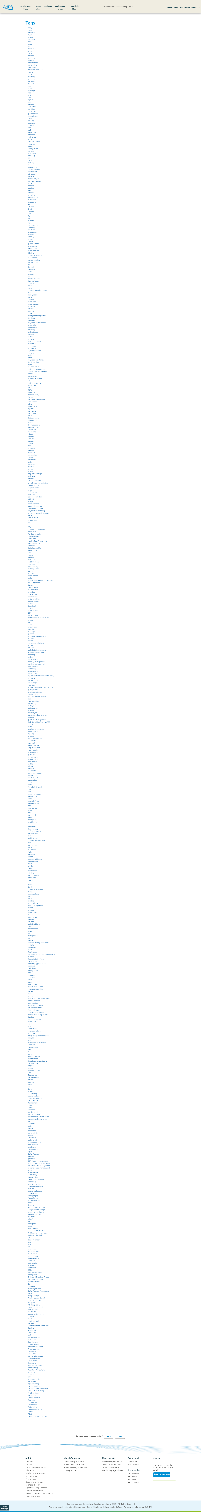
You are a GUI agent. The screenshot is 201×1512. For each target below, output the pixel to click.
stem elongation (34, 260)
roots (30, 271)
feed (29, 190)
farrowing (31, 81)
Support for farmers (34, 1490)
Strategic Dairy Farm (36, 959)
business (31, 123)
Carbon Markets (34, 1386)
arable (30, 764)
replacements (33, 659)
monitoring (32, 1147)
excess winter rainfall (36, 1172)
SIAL (29, 1242)
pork (29, 46)
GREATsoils (32, 741)
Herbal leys (32, 1333)
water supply (33, 1256)
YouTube (135, 1482)
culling (30, 641)
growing (31, 634)
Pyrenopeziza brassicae (37, 1042)
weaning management (36, 662)
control (30, 1068)
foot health (32, 1268)
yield (30, 265)
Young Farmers (34, 1198)
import (30, 1226)
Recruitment (32, 1103)
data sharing (33, 829)
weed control (33, 666)
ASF (29, 204)
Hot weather (32, 1402)
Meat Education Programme (39, 1326)
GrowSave (31, 1265)
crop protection (34, 747)
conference (32, 850)
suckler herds (33, 1112)
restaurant (32, 975)
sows (30, 931)
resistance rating (34, 383)
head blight (32, 327)
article (30, 866)
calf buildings (33, 492)
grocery (31, 60)
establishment (33, 251)
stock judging (33, 1196)
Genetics (31, 515)
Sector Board (33, 1100)
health (30, 37)
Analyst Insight (33, 1295)
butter (30, 1054)
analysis (31, 1038)
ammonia (31, 966)
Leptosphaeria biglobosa (37, 371)
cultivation (32, 457)
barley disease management (39, 1165)
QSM (30, 789)
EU (29, 1284)
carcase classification (36, 1012)
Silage (30, 552)
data (29, 812)
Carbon (31, 1377)
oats (29, 218)
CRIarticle (31, 1124)
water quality (33, 750)
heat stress (32, 494)
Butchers (31, 1286)
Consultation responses (35, 1467)
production (32, 153)
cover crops (32, 1028)
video (30, 884)
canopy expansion (35, 255)
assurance (32, 200)
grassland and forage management (41, 954)
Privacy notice (70, 1470)
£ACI (29, 1237)
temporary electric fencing (38, 1119)
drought (31, 891)
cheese (30, 915)
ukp (29, 1244)
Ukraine (31, 206)
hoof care (31, 559)
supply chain (33, 148)
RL (29, 216)
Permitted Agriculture (36, 1370)
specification (33, 597)
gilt (29, 933)
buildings (31, 90)
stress (30, 97)
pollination (32, 1131)
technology (32, 854)
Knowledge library (75, 7)
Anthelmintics (33, 1010)
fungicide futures (34, 1031)
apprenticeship (34, 1056)
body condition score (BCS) (38, 617)
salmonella (32, 1340)
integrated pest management (39, 1035)
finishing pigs (33, 1342)
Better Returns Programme (38, 1291)
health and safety (34, 752)
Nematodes (32, 402)
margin (30, 501)
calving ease (32, 520)
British (30, 857)
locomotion (32, 532)
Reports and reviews (34, 1482)
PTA (29, 527)
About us (29, 1461)
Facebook (135, 1473)
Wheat (30, 434)
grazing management (36, 729)
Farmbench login (32, 1485)
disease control (34, 1070)
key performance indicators (38, 513)
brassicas (31, 306)
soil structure (33, 680)
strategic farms (34, 801)
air (29, 158)
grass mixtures (33, 673)
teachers (31, 72)
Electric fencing (34, 1114)
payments (31, 1128)
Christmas (32, 111)
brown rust (32, 343)
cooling (30, 469)
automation (32, 780)
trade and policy (34, 1379)
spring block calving (35, 508)
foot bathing (32, 1175)
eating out (32, 819)
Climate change (34, 485)
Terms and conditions (111, 1464)
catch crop (32, 302)
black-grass (32, 295)
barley (30, 991)
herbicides (32, 411)
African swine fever (35, 987)
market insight (33, 179)
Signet (30, 585)
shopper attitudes (35, 859)
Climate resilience (35, 1409)
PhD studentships (35, 1008)
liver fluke (31, 648)
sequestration (33, 487)
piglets (30, 100)
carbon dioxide (33, 1344)
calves (30, 608)
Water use (32, 1021)
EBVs (30, 613)
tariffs (30, 1221)
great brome (32, 420)
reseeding (32, 669)
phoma (30, 374)
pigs (29, 896)
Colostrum (32, 539)
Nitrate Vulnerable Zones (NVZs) (40, 687)
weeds (30, 292)
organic (31, 408)
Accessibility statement (112, 1461)
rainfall (30, 1024)
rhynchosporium (34, 350)
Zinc (29, 446)
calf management (34, 831)
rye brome (32, 432)
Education (29, 1470)
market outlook (33, 1096)
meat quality (33, 833)
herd (30, 938)
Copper (31, 443)
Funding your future (25, 7)
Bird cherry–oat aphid (36, 399)
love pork (31, 1302)
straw (30, 86)
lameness (31, 545)
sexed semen (33, 610)
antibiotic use (33, 708)
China (30, 1105)
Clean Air (31, 1261)
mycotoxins (32, 325)
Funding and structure (35, 1473)
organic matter (33, 759)
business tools (33, 894)
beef (29, 42)
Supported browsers (111, 1467)
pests (30, 285)
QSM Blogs (32, 1249)
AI (28, 1052)
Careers (28, 1464)
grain (30, 462)
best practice (33, 1003)
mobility (31, 557)
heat (29, 95)
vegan (30, 35)
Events (170, 7)
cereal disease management (39, 1168)
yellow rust (32, 346)
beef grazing (33, 1309)
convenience (33, 116)
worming (31, 76)
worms (30, 645)
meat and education (36, 69)
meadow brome (34, 427)
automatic (32, 460)
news (30, 810)
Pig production (33, 1077)
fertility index (33, 518)
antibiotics (32, 826)
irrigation (31, 736)
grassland (31, 754)
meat (30, 817)
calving (30, 620)
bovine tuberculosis (35, 1356)
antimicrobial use (34, 924)
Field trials (32, 1353)
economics (32, 1330)
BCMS (30, 1319)
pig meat (31, 1323)
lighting (31, 1017)
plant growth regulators (37, 316)
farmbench (32, 815)
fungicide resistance (36, 360)
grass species (33, 671)
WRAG (30, 415)
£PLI (29, 522)
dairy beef (32, 606)
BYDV (30, 388)
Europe (30, 1089)
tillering (31, 253)
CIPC (29, 1073)
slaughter (31, 922)
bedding (31, 919)
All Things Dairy (34, 1305)
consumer (32, 30)
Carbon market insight (36, 1391)
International (33, 845)
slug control (32, 743)
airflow (30, 1080)
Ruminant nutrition (35, 1005)
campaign (31, 977)
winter (30, 239)
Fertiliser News (33, 1393)
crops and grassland (36, 1179)
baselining (32, 1395)
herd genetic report (35, 1272)
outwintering (33, 1367)
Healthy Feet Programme (37, 541)
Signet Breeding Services (37, 715)
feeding (31, 104)
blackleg (31, 1082)
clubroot (31, 283)
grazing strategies (35, 692)
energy (30, 160)
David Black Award (35, 1098)
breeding (31, 79)
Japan (30, 1151)
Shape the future (32, 1496)
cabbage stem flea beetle (37, 290)
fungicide (31, 318)
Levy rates (32, 107)
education (32, 67)
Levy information (32, 1476)
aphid (30, 785)
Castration (32, 1351)
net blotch (32, 348)
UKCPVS (31, 381)
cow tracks (32, 1312)
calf (29, 824)
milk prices (32, 499)
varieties (31, 956)
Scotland (31, 836)
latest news (32, 917)
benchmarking (33, 504)
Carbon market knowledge (38, 1388)
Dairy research (33, 536)
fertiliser (31, 439)
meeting (31, 901)
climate (31, 1374)
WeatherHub (33, 1047)
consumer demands (35, 1307)
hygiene (31, 176)
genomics (31, 1158)
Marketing (48, 6)
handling (31, 655)
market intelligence (35, 745)
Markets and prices (60, 7)
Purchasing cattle (34, 534)
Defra (30, 980)
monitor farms (33, 803)
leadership (32, 1182)
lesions (30, 1170)
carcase (31, 1316)
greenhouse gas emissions (38, 483)
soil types (31, 678)
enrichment (32, 172)
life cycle (31, 267)
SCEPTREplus (33, 778)
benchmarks (32, 246)
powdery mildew (34, 341)
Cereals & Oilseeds (35, 787)
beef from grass (34, 1184)
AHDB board (32, 1254)
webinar (31, 880)
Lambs (30, 724)
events (30, 996)
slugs (30, 288)
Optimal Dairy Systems (36, 840)
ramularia (31, 353)
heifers (30, 657)
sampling (31, 195)
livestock (31, 139)
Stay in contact (162, 1473)
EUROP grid (32, 594)
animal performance (36, 1314)
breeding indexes (34, 583)
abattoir (31, 188)
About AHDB (185, 7)
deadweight (32, 713)
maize (30, 699)
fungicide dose (33, 362)
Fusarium (31, 464)
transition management (37, 636)
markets (31, 220)
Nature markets (34, 1398)
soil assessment (34, 757)
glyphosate (32, 413)
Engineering (32, 1075)
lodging (31, 234)
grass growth (33, 689)
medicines (32, 132)
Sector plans (38, 7)
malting (31, 478)
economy (31, 58)
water (30, 93)
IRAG (30, 982)
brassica (31, 467)
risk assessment (34, 169)
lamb (30, 44)
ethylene (31, 1066)
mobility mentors (34, 1214)
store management (35, 1142)
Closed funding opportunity (38, 1416)
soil (29, 165)
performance (33, 929)
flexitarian (32, 49)
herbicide (31, 1033)
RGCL (30, 1270)
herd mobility (33, 566)
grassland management (37, 720)
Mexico (30, 940)
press (30, 864)
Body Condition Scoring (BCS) (39, 722)
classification (33, 587)
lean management (35, 1365)
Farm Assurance (34, 1349)
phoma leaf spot (34, 278)
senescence (32, 258)
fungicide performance (37, 323)
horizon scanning (34, 181)
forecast (31, 193)
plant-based (32, 912)
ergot (30, 364)
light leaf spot (33, 281)
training (31, 121)
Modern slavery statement (75, 1467)
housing (31, 162)
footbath (31, 1156)
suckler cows (33, 615)
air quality (32, 878)
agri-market (32, 1140)
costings (31, 706)
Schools (31, 1205)
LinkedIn (134, 1479)
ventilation (32, 88)
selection (31, 592)
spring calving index (36, 1235)
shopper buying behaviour (38, 943)
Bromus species (34, 425)
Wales (30, 852)
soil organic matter (35, 773)
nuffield (31, 1189)
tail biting (31, 174)
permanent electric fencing (38, 1117)
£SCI (29, 525)
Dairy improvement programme (40, 1061)
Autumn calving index (36, 1207)
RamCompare (33, 952)
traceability (32, 871)
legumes (31, 309)
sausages (31, 910)
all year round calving (36, 511)
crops (30, 868)
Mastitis (31, 571)
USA (29, 213)
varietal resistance (35, 378)
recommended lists (35, 989)
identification (33, 1059)
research (31, 144)
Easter (30, 53)
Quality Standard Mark (36, 1230)
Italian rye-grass (34, 418)
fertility (30, 622)
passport (31, 334)
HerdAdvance (33, 1063)
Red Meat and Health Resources (39, 1493)
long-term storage (35, 473)
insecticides (32, 984)
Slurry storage (33, 1228)
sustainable (32, 65)
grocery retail (33, 114)
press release (33, 903)
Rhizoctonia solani (35, 1251)
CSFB (30, 390)
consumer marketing (36, 1212)
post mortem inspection (37, 696)
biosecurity (32, 202)
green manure (33, 304)
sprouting (31, 227)
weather (31, 1203)
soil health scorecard (36, 1279)
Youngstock (32, 1275)
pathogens (32, 1223)
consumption (33, 118)
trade (30, 847)
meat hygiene (33, 822)
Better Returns (33, 1154)
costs (30, 727)
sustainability (33, 1133)
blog (29, 1049)
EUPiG (30, 949)
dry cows (31, 573)
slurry (30, 1040)
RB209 (30, 908)
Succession (32, 1138)
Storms (30, 1412)
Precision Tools (33, 1321)
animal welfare (33, 601)
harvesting (32, 703)
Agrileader (32, 1381)
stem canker (32, 376)
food (29, 792)
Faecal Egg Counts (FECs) (37, 652)
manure (31, 441)
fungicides (32, 385)
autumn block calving (36, 506)
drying (30, 471)
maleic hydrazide (34, 1288)
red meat (31, 39)
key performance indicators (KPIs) (41, 676)
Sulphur (31, 436)
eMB (29, 130)
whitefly (31, 945)
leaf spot (31, 355)
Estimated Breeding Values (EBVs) (41, 580)
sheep (30, 994)
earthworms (32, 761)
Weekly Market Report (36, 1298)
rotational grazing (35, 1019)
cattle (30, 624)
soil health (32, 771)
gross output (33, 225)
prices (30, 183)
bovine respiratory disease (38, 1014)
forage (30, 555)
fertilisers (31, 685)
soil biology (32, 682)
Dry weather (32, 1405)
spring (30, 241)
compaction (32, 455)
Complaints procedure (74, 1461)
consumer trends (34, 794)
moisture (31, 476)
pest (29, 1026)
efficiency (31, 155)
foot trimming (33, 562)
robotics (31, 873)
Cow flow (31, 564)
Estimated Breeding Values (38, 1277)
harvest (31, 297)
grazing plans (33, 694)
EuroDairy (31, 887)
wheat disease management (39, 1163)
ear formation (33, 262)
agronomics (32, 232)
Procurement (31, 1479)
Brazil (30, 209)
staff (29, 1335)
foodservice (32, 796)
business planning (35, 1191)
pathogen (31, 320)
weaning (31, 102)
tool (29, 128)
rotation (31, 276)
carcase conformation (36, 529)
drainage (31, 631)
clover (30, 313)
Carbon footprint (34, 480)
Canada (31, 211)
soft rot (30, 1084)
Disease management (36, 1186)
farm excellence (34, 141)
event (30, 882)
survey (30, 1107)
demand (31, 450)
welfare (31, 83)
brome (30, 422)
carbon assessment (35, 889)
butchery (31, 1216)
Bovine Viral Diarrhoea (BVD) (39, 998)
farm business (33, 875)
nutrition (31, 109)
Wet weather (33, 1407)
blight (30, 1293)
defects (31, 1091)
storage (31, 299)
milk (29, 806)
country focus (33, 1149)
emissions (32, 968)
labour (30, 1135)
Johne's (30, 1219)
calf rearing (32, 1093)
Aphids (30, 397)
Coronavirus (32, 1360)
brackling (31, 230)
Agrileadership (33, 1384)
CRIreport (31, 1110)
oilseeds (31, 766)
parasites (31, 629)
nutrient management (36, 664)
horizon (31, 151)
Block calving (33, 1177)
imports (31, 186)
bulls (30, 578)
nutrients (31, 453)
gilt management (34, 1337)
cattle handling (34, 599)
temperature (33, 197)
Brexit (30, 74)
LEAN (30, 782)
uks (29, 1247)
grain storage (33, 332)
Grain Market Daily (35, 1300)
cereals (30, 337)
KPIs (29, 843)
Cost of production (35, 497)
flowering (31, 330)
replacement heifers (36, 643)
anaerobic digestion (35, 1347)
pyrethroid (32, 392)
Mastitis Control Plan (36, 543)
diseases (31, 768)
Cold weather (33, 1400)
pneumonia (32, 627)
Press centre (133, 1464)
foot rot (31, 357)
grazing (31, 638)
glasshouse (32, 947)
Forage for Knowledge (36, 1210)
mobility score (33, 569)
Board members (34, 1240)
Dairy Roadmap (34, 1358)
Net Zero (31, 1372)
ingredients (32, 1263)
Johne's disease (34, 1001)
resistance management (37, 369)
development (33, 248)
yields (30, 223)
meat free (31, 32)
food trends (32, 808)
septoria (31, 339)
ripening (31, 237)
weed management (35, 905)
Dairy (30, 28)
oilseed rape (32, 775)
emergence (32, 269)
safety (30, 604)
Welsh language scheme (112, 1470)
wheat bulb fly (33, 395)
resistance (32, 137)
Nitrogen (31, 448)
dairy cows (32, 1363)
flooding (31, 1328)
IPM (29, 973)
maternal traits (33, 731)
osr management (34, 1200)
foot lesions (32, 550)
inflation (31, 56)
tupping (31, 734)
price (30, 490)
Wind (30, 1414)
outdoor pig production (37, 963)
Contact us (195, 7)
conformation (33, 590)
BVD (29, 1121)
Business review (34, 1282)
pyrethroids (32, 406)
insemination (33, 576)
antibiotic (31, 135)
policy (30, 1126)
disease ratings (34, 1258)
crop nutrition (33, 701)
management (33, 936)
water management (35, 738)
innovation (32, 146)
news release (33, 861)
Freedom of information (74, 1464)
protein (31, 51)
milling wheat (33, 970)
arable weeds (33, 838)
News (176, 7)
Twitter (134, 1476)
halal (30, 898)
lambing (31, 717)
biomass (31, 274)
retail (30, 799)
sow (29, 926)
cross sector (32, 961)
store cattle (32, 1193)
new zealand (33, 1145)
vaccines (31, 710)
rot (29, 1086)
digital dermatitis (34, 548)
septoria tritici (33, 367)
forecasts (31, 1045)
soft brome (32, 429)
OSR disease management (38, 1161)
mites (30, 404)
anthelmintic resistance (37, 650)
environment (33, 63)
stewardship (32, 167)
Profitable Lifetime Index (37, 1233)
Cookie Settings (4, 1507)
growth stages (33, 244)
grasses (31, 311)
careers (31, 125)
